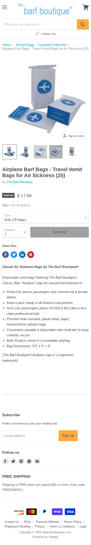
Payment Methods (47, 521)
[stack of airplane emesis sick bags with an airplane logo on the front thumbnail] (25, 152)
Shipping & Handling (17, 526)
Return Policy (73, 521)
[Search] (83, 24)
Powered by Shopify (45, 537)
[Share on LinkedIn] (22, 254)
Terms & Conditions (62, 526)
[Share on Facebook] (5, 254)
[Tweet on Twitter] (14, 254)
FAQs (27, 521)
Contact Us (12, 521)
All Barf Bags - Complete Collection (41, 45)
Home (6, 45)
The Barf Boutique (19, 182)
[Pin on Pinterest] (30, 254)
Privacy (40, 526)
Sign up (68, 435)
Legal (83, 526)
